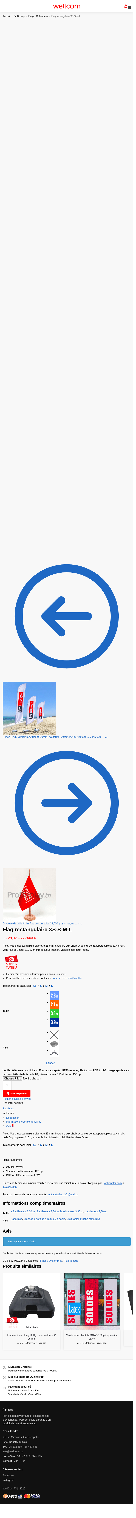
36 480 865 (31, 1446)
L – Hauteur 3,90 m (96, 1211)
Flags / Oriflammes (38, 16)
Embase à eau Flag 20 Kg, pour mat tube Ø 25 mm (31, 1337)
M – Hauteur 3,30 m (71, 1211)
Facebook (8, 1108)
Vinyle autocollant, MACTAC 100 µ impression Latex (92, 1337)
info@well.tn (10, 1186)
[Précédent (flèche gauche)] (1, 1511)
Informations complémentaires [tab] (23, 1121)
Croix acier (72, 1218)
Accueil (6, 16)
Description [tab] (12, 1117)
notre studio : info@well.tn (66, 978)
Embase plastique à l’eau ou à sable (44, 1218)
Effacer (50, 1062)
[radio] (90, 995)
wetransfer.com (113, 1182)
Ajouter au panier (16, 1093)
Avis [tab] (9, 1125)
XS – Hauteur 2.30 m (23, 1211)
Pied (5, 1047)
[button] (127, 6)
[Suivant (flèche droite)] (4, 1511)
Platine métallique (90, 1218)
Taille (6, 1010)
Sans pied (16, 1218)
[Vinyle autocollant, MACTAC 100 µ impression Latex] (92, 1301)
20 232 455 (15, 1446)
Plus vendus (71, 1260)
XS (34, 985)
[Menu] (8, 6)
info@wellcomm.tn (13, 1451)
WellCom (8, 1488)
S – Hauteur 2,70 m (47, 1211)
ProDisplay (19, 16)
